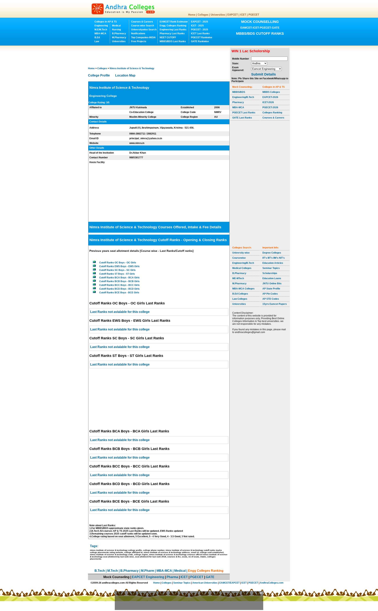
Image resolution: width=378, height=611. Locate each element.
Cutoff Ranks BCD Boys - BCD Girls (119, 288)
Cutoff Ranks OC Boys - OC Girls (117, 262)
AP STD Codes (270, 299)
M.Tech (112, 570)
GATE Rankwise (200, 41)
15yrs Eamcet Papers (274, 304)
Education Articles (272, 263)
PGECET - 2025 (199, 29)
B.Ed (97, 37)
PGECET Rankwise (201, 37)
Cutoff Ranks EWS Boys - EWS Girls (119, 266)
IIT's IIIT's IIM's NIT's (273, 258)
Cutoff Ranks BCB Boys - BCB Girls (119, 281)
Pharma (172, 577)
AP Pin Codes (270, 293)
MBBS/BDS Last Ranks (173, 41)
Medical (116, 25)
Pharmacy (238, 102)
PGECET (253, 14)
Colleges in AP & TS (105, 21)
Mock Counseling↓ (242, 87)
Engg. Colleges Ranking (173, 25)
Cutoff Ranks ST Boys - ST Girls (117, 273)
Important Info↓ (270, 247)
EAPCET (232, 14)
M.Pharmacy (119, 37)
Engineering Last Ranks (173, 29)
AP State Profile (271, 288)
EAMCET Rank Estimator (174, 21)
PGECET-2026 (270, 107)
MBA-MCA (100, 33)
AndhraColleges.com (272, 582)
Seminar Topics (271, 268)
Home (191, 14)
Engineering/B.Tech (243, 97)
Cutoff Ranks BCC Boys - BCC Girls (119, 285)
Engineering (101, 25)
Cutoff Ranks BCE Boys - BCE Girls (119, 292)
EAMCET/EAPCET (229, 582)
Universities (218, 14)
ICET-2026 (268, 102)
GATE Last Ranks (242, 117)
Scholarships (269, 273)
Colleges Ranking (272, 112)
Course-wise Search (142, 25)
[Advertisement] (159, 56)
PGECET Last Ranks (243, 112)
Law (96, 41)
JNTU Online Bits (272, 283)
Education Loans (271, 278)
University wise (241, 252)
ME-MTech (238, 278)
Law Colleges (239, 299)
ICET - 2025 (197, 25)
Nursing (116, 29)
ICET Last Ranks (200, 33)
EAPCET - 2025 (199, 21)
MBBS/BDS (238, 92)
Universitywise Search (144, 29)
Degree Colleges (271, 252)
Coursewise (239, 258)
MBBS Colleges (271, 92)
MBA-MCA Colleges (243, 288)
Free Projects (138, 41)
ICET (243, 14)
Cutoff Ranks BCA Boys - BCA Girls (119, 277)
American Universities (205, 582)
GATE (210, 577)
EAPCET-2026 (270, 97)
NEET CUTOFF (168, 37)
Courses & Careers (142, 21)
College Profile (99, 75)
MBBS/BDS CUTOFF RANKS (260, 33)
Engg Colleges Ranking (205, 570)
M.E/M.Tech (100, 29)
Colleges (203, 14)
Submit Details (263, 74)
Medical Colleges (241, 268)
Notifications (138, 33)
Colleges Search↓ (242, 247)
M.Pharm (147, 570)
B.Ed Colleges (240, 293)
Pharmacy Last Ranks (172, 33)
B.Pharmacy (119, 33)
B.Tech (99, 570)
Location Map (125, 75)
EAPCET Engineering (148, 577)
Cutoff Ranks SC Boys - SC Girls (117, 270)
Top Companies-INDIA (143, 37)
